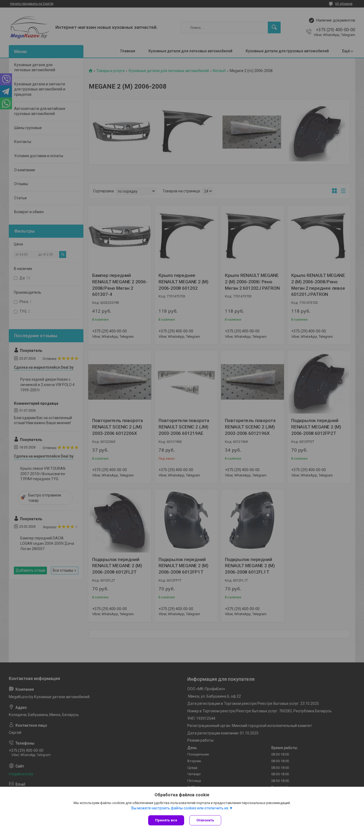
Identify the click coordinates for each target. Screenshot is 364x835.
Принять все (166, 820)
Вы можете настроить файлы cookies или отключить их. (180, 808)
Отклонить (205, 820)
